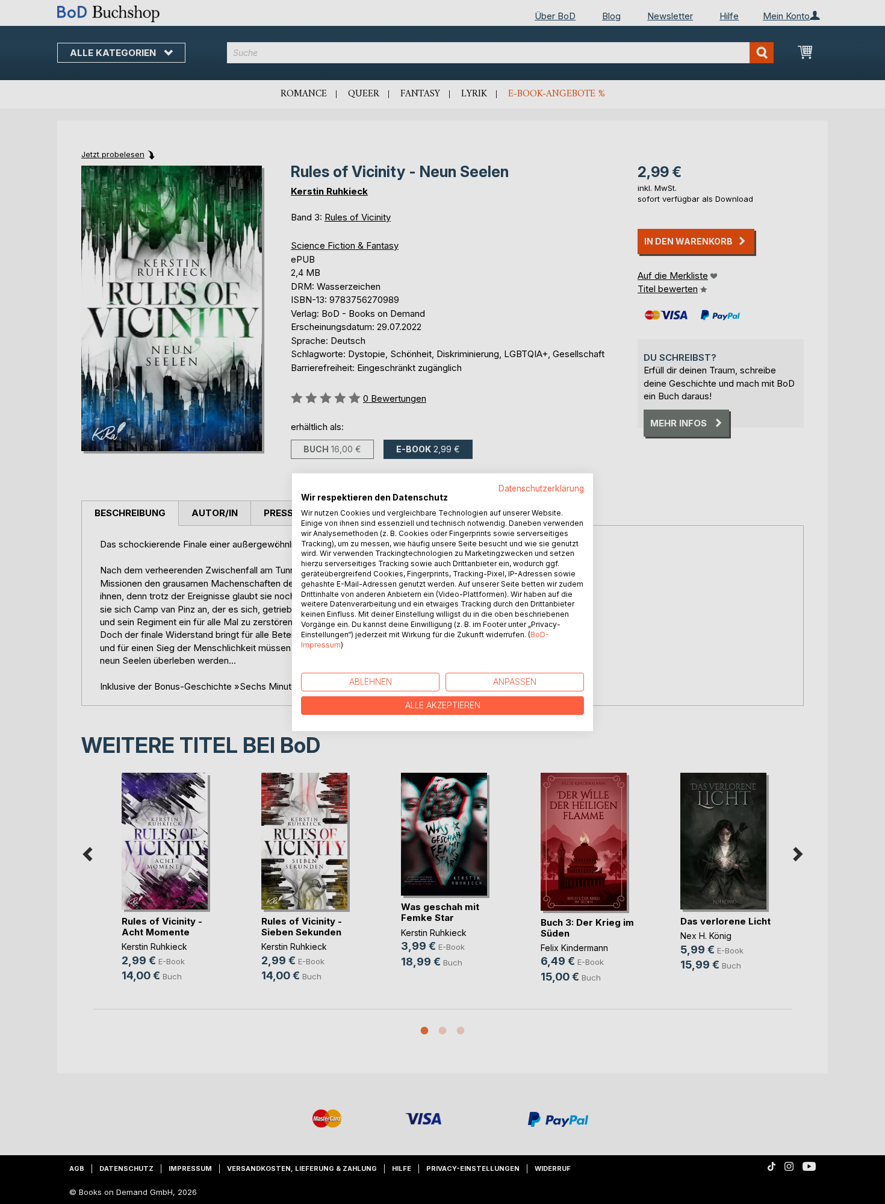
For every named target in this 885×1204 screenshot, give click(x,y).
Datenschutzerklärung (541, 488)
